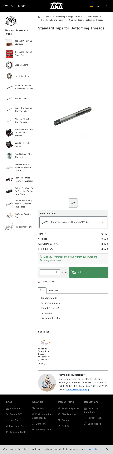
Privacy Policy (93, 418)
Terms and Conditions (91, 410)
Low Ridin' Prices (16, 426)
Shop (21, 6)
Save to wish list (48, 282)
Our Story (39, 423)
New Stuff (13, 420)
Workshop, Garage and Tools (69, 17)
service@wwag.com (76, 389)
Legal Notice (92, 423)
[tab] (42, 290)
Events (63, 420)
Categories (14, 408)
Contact (38, 408)
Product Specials (68, 408)
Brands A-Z (14, 414)
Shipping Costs (16, 432)
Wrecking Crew (41, 429)
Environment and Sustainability (42, 416)
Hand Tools (93, 17)
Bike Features (67, 414)
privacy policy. (92, 449)
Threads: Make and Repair (52, 20)
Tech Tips (64, 426)
